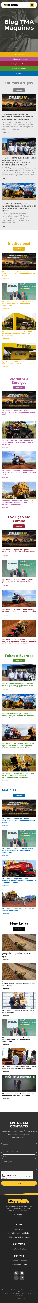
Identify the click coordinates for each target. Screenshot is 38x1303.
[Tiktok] (22, 1278)
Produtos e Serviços (19, 381)
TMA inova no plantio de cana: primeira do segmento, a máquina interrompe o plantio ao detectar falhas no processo (19, 641)
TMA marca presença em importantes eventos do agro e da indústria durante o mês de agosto (19, 207)
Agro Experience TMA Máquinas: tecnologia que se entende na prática (19, 363)
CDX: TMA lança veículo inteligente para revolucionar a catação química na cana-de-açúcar (18, 442)
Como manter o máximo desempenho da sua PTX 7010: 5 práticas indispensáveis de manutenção (18, 983)
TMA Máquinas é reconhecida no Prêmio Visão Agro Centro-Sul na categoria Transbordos (17, 303)
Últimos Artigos (19, 83)
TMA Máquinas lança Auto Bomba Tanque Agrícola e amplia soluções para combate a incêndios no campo (19, 880)
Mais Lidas (19, 923)
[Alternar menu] (32, 5)
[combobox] (3, 1151)
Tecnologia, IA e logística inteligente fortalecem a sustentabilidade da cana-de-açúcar (19, 955)
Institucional (19, 244)
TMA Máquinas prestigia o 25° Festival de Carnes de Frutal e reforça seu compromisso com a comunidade (18, 775)
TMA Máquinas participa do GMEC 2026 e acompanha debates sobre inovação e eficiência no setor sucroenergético (18, 745)
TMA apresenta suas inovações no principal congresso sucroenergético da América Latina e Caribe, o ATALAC (19, 161)
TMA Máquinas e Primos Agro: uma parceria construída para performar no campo (19, 1067)
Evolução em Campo (19, 519)
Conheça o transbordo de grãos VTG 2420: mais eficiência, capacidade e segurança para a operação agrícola (18, 502)
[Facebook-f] (16, 1278)
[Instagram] (16, 1273)
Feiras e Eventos (19, 656)
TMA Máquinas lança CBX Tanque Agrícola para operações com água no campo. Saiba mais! (19, 472)
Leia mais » (5, 132)
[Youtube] (22, 1273)
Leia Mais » (5, 278)
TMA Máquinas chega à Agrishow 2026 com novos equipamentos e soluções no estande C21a (19, 333)
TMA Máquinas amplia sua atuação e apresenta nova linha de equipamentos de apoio (17, 116)
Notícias (9, 790)
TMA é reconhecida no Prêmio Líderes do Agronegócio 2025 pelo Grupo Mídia (18, 1094)
